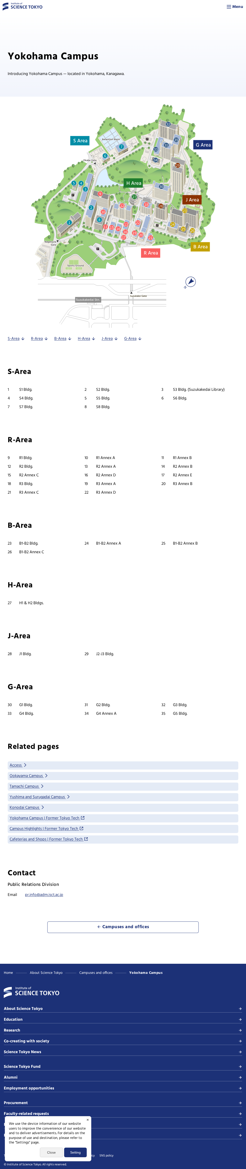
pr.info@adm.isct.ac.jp (44, 895)
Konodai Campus (25, 807)
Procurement (16, 1103)
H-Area (84, 339)
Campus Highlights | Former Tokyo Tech (44, 829)
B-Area (60, 339)
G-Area (130, 339)
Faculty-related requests (26, 1114)
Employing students (22, 1124)
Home (8, 973)
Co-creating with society (26, 1041)
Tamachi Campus (25, 786)
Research (12, 1030)
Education (13, 1019)
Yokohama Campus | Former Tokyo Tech (45, 818)
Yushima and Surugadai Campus (38, 797)
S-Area (13, 339)
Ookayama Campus (27, 776)
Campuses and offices (95, 973)
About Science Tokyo (46, 973)
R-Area (37, 339)
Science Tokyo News (22, 1052)
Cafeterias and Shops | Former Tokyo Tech (47, 839)
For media (13, 1135)
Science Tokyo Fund (22, 1066)
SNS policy (106, 1155)
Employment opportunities (29, 1088)
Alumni (11, 1077)
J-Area (107, 339)
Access (16, 765)
